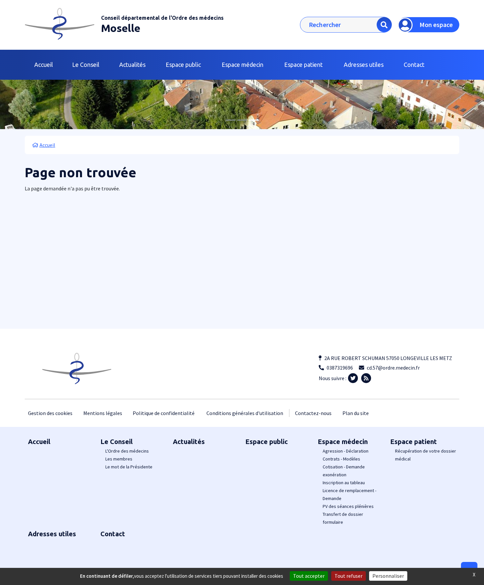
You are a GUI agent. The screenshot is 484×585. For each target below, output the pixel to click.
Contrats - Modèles (341, 459)
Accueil (43, 64)
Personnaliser (388, 575)
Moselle (120, 28)
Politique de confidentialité (164, 413)
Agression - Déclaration (345, 451)
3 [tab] (253, 120)
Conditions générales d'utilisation (244, 413)
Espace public (183, 64)
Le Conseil (116, 441)
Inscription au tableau (344, 483)
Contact (414, 64)
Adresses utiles (364, 64)
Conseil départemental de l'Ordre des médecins (162, 18)
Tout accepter (309, 575)
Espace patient (413, 441)
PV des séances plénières (348, 506)
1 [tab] (230, 120)
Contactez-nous (313, 413)
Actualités (132, 64)
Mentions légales (102, 413)
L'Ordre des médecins (127, 451)
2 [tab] (242, 120)
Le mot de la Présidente (128, 467)
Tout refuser (349, 575)
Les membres (118, 459)
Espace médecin (343, 441)
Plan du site (355, 413)
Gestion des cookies (50, 413)
